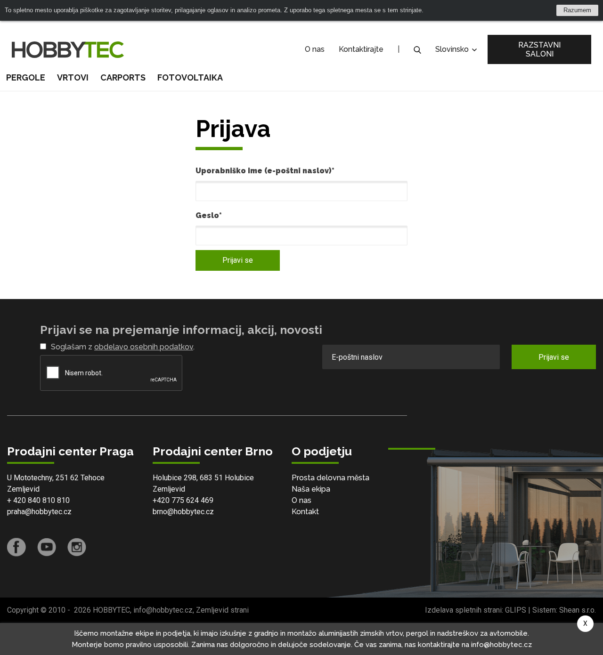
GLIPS (515, 610)
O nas (315, 49)
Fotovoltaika (190, 77)
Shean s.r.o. (577, 610)
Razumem (577, 10)
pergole (25, 77)
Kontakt (305, 511)
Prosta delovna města (330, 477)
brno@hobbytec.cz (183, 511)
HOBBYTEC (111, 610)
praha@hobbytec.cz (39, 511)
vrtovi (73, 77)
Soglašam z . (123, 346)
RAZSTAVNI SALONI (539, 49)
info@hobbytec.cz (163, 610)
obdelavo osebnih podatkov (143, 346)
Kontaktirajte (361, 49)
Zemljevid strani (222, 610)
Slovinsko (453, 49)
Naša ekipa (311, 489)
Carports (123, 77)
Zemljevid (23, 489)
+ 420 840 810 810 (38, 500)
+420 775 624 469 (183, 500)
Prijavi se (237, 260)
